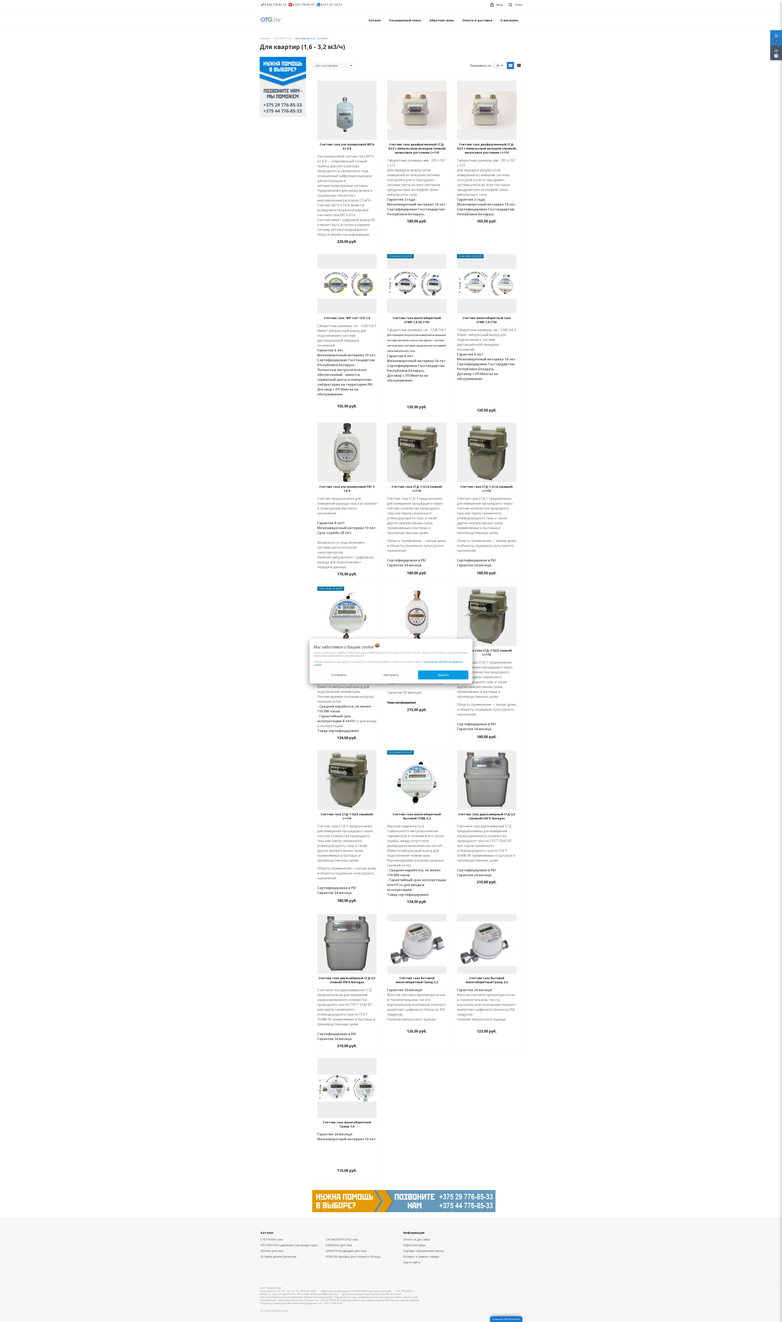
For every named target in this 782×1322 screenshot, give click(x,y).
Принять (443, 675)
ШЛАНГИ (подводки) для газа (346, 1251)
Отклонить (338, 675)
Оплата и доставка (477, 20)
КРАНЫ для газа (272, 1251)
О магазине (509, 20)
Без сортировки (327, 65)
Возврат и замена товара (421, 1256)
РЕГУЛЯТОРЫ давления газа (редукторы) (289, 1245)
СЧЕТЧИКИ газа (272, 1239)
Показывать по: (481, 65)
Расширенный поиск (405, 20)
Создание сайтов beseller (506, 1319)
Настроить (391, 675)
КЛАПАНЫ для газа (339, 1245)
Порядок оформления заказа (423, 1251)
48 (497, 65)
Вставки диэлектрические (279, 1256)
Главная (264, 38)
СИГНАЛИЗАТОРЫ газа (342, 1239)
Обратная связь (441, 20)
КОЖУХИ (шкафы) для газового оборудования (355, 1256)
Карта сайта (411, 1262)
